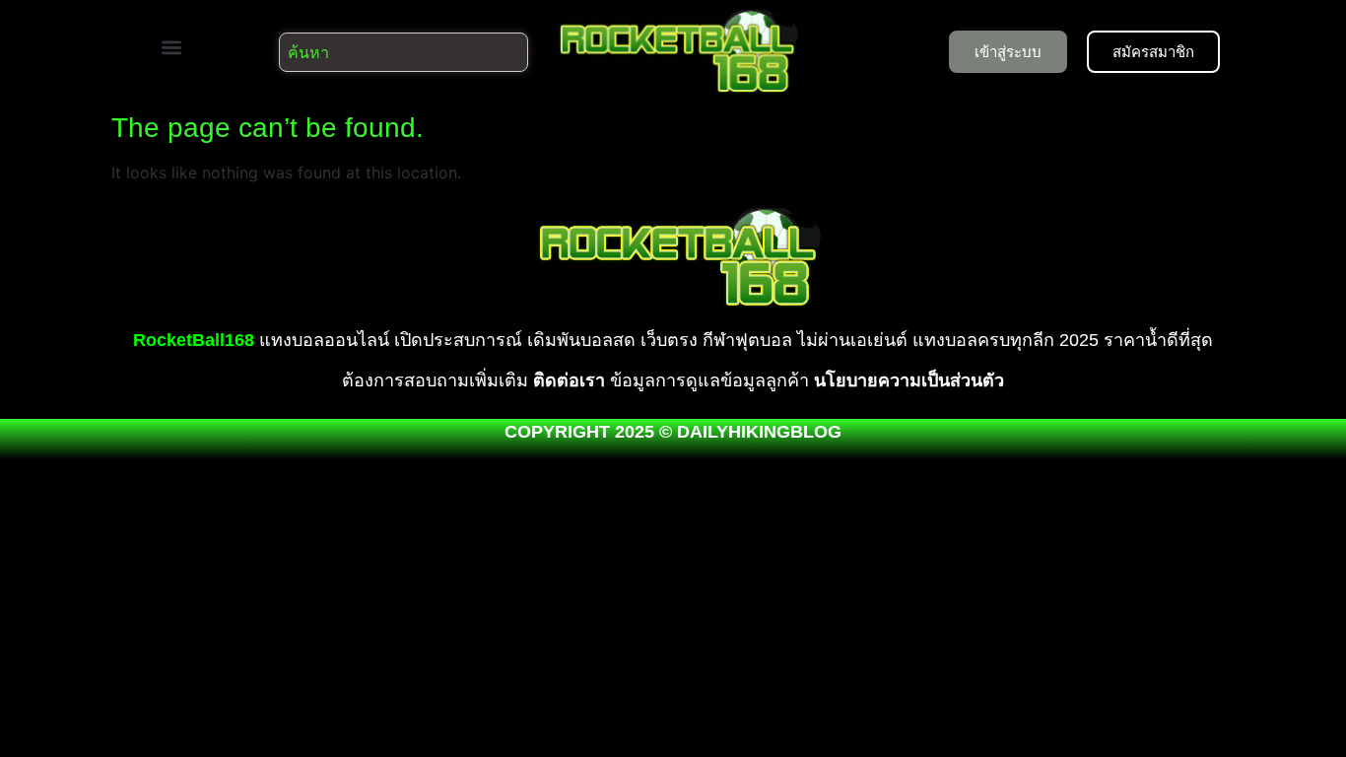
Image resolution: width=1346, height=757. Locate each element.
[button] (171, 47)
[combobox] (403, 52)
